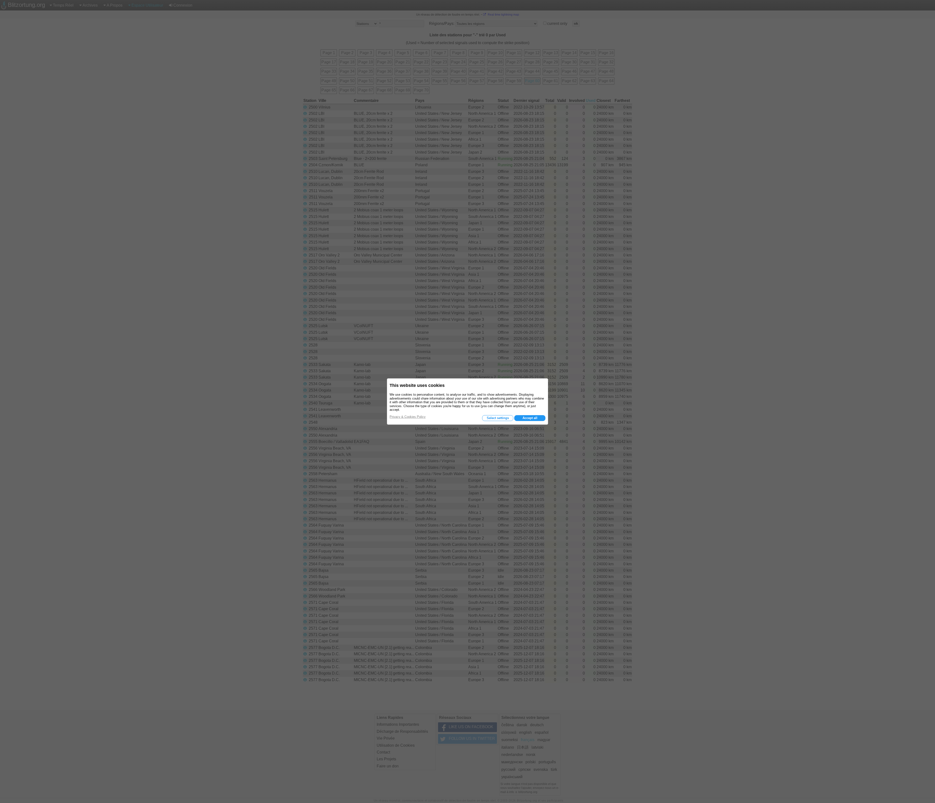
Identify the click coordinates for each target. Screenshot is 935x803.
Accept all (530, 418)
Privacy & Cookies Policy (408, 417)
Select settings (498, 418)
